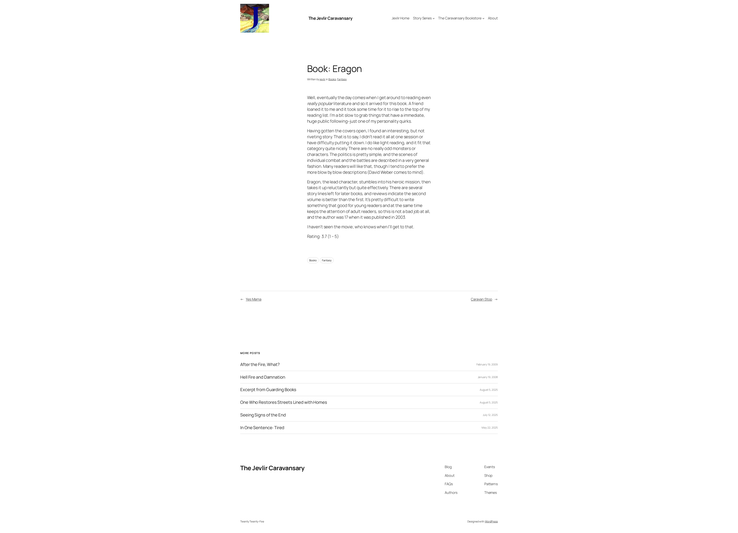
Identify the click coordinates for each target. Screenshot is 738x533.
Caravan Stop (481, 299)
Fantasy (342, 79)
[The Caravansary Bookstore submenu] (483, 18)
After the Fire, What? (260, 364)
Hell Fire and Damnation (262, 377)
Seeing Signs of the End (263, 415)
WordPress (491, 521)
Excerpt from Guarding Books (268, 389)
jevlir (322, 79)
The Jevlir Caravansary (330, 18)
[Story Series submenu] (434, 18)
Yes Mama (253, 299)
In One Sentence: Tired (262, 427)
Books (332, 79)
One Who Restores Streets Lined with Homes (283, 402)
